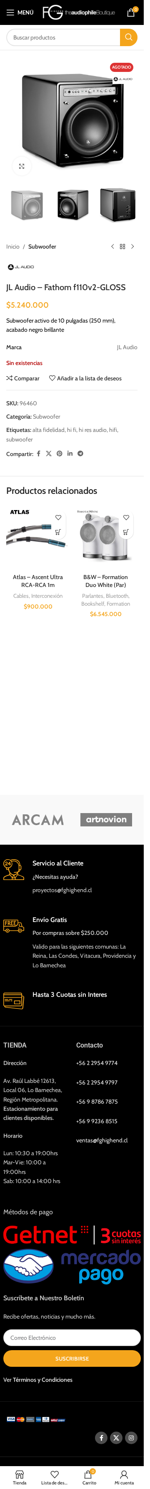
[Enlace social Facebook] (38, 453)
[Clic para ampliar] (21, 166)
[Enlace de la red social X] (48, 453)
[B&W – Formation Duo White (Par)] (106, 537)
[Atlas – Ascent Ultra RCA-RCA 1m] (38, 537)
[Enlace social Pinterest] (59, 453)
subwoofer (19, 439)
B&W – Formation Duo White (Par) (105, 581)
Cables (21, 595)
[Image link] (37, 1418)
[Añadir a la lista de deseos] (58, 517)
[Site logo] (79, 11)
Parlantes (92, 595)
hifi (113, 430)
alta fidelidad (48, 430)
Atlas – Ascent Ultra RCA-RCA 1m (38, 581)
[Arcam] (37, 820)
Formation (118, 603)
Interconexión (46, 595)
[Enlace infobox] (72, 877)
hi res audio (93, 430)
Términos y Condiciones (42, 1379)
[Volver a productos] (123, 246)
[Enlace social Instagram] (131, 1438)
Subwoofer (42, 246)
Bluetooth (117, 595)
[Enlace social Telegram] (80, 453)
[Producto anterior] (113, 246)
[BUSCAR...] (129, 37)
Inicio (13, 246)
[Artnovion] (106, 820)
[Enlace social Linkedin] (70, 453)
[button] (58, 532)
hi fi (71, 430)
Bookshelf (92, 603)
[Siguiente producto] (133, 246)
